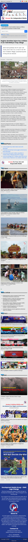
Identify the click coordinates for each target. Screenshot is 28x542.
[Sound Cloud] (24, 1)
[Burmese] (26, 1)
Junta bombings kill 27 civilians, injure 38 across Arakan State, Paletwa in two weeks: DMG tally (15, 157)
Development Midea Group (15, 539)
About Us (3, 1)
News (8, 34)
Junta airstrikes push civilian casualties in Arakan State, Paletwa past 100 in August (13, 153)
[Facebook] (20, 1)
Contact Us (9, 1)
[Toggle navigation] (3, 22)
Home (3, 34)
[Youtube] (22, 1)
